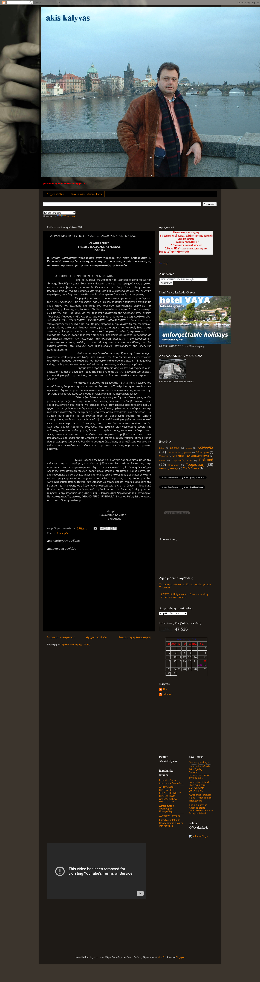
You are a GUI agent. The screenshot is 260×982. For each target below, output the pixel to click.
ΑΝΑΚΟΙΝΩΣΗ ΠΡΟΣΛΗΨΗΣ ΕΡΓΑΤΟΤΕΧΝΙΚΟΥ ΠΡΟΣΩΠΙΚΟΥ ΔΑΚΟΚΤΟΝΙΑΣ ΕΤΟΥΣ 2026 (170, 794)
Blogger (179, 957)
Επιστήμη (174, 448)
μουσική (187, 452)
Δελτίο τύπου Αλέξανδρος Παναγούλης (166, 809)
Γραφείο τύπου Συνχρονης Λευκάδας (171, 781)
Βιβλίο (161, 448)
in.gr (165, 263)
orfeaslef (167, 694)
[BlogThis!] (104, 528)
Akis (165, 689)
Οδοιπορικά (202, 452)
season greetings (168, 468)
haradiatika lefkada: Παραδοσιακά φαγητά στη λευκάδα (171, 823)
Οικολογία (163, 456)
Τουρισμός (62, 533)
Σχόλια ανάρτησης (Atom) (76, 644)
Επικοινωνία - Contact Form (86, 194)
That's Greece (191, 468)
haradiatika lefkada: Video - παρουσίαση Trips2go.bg (200, 798)
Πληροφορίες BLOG (182, 460)
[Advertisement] (185, 411)
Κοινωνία (205, 447)
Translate (69, 216)
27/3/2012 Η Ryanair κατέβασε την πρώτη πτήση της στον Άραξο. (184, 595)
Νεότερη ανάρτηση (61, 637)
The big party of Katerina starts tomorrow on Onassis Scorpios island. (201, 809)
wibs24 (161, 957)
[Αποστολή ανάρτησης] (94, 528)
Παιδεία (162, 460)
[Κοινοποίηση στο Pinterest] (115, 528)
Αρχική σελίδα (55, 194)
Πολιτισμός (173, 465)
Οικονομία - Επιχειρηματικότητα (190, 455)
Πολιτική (206, 460)
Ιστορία (189, 448)
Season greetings (199, 762)
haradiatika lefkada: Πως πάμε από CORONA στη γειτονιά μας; (200, 786)
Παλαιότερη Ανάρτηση (134, 637)
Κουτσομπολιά (173, 452)
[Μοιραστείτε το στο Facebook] (111, 528)
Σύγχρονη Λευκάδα (169, 815)
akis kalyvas (68, 17)
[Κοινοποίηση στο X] (108, 528)
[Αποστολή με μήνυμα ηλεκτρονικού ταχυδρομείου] (101, 528)
